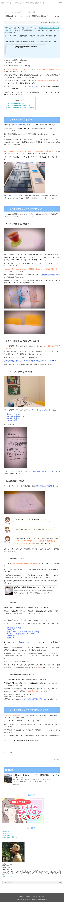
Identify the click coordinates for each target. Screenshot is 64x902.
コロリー (57, 759)
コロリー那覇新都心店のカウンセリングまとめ (20, 107)
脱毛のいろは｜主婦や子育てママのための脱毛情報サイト (22, 3)
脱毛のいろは (6, 832)
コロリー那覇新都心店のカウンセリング (18, 105)
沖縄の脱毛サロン (55, 22)
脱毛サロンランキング (31, 896)
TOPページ (21, 896)
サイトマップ (42, 896)
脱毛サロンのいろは (8, 835)
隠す (22, 100)
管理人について (8, 876)
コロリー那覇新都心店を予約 (15, 103)
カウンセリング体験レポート (11, 837)
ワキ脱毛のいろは (7, 833)
